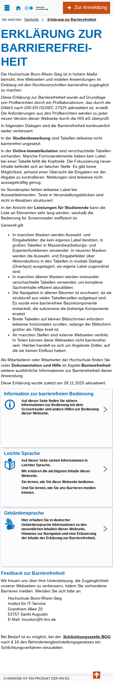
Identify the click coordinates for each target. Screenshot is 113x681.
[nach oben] (96, 675)
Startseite (31, 20)
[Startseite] (18, 7)
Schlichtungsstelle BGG (87, 636)
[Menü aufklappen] (7, 8)
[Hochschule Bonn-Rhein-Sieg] (36, 8)
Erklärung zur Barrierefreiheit (72, 20)
